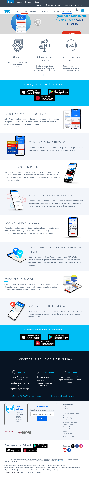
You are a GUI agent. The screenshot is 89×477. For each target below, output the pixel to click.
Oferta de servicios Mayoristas (55, 465)
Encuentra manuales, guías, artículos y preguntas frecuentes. (44, 383)
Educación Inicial (68, 425)
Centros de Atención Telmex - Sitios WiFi (64, 5)
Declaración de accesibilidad (71, 467)
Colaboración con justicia (42, 467)
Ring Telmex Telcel (68, 436)
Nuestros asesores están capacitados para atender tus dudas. (69, 379)
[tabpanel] (17, 52)
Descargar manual (44, 377)
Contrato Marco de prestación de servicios (31, 465)
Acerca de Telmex (68, 429)
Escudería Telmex (68, 434)
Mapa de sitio (56, 467)
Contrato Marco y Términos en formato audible (18, 467)
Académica (66, 420)
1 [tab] (44, 76)
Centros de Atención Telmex (71, 413)
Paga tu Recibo (66, 11)
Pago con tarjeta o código (19, 389)
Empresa (28, 2)
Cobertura (33, 11)
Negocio (19, 2)
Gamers (37, 2)
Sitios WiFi (66, 416)
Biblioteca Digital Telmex (70, 422)
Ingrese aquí (59, 460)
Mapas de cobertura (10, 470)
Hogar (10, 2)
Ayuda (48, 5)
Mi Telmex (24, 11)
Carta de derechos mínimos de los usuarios (32, 470)
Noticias (65, 431)
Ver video (71, 33)
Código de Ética (52, 470)
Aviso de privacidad (10, 465)
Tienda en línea (43, 11)
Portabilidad (55, 11)
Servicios (15, 11)
